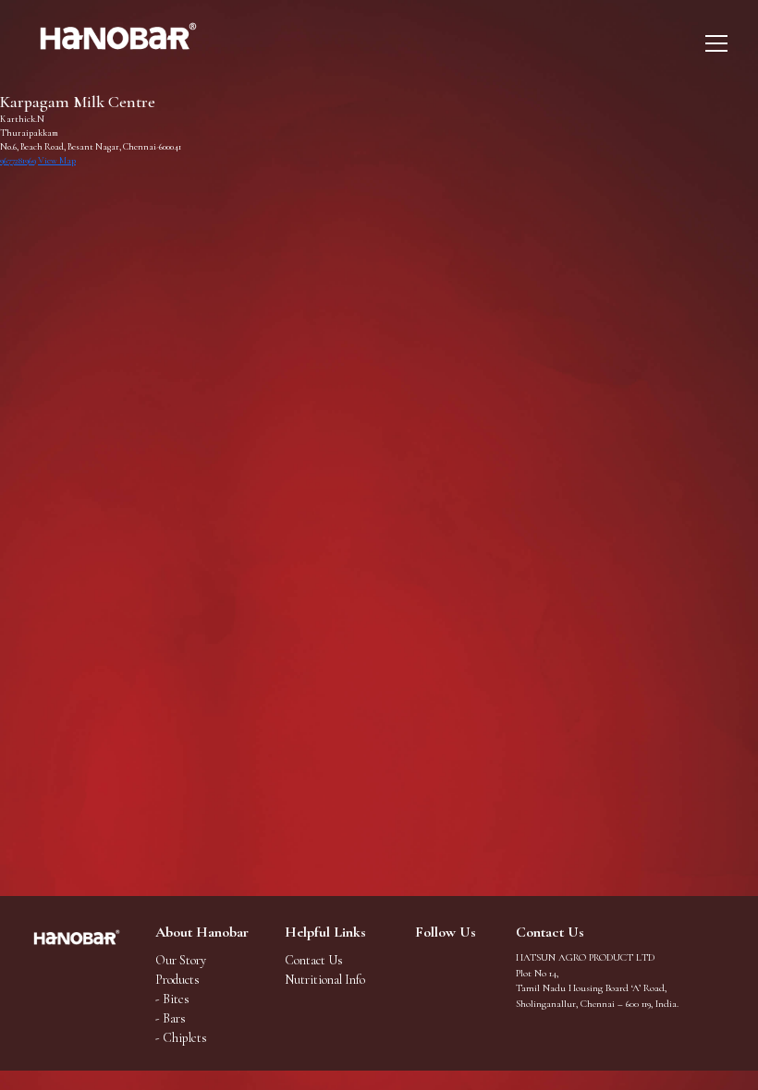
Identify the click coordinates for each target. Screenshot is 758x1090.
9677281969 (18, 160)
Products (177, 979)
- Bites (172, 999)
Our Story (180, 960)
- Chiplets (181, 1038)
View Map (57, 160)
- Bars (170, 1018)
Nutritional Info (325, 979)
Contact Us (314, 960)
